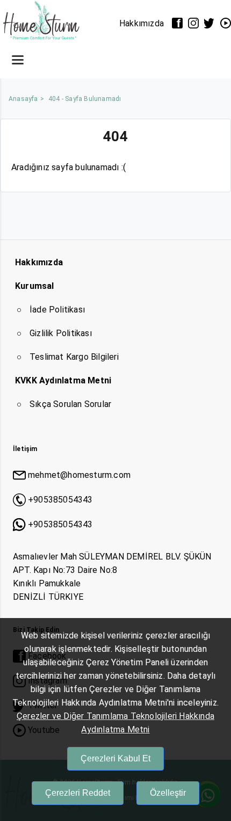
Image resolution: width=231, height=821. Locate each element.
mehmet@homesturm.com (79, 475)
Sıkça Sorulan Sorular (70, 404)
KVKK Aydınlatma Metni (63, 380)
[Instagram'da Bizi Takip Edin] (193, 23)
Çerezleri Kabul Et (115, 758)
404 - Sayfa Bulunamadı (84, 99)
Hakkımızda (141, 23)
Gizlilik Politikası (61, 333)
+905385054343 (60, 500)
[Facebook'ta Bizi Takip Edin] (177, 23)
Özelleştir (168, 792)
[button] (17, 59)
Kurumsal (34, 286)
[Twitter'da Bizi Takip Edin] (209, 23)
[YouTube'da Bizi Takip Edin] (225, 23)
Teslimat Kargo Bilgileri (74, 357)
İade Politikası (57, 309)
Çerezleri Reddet (77, 792)
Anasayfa (23, 99)
